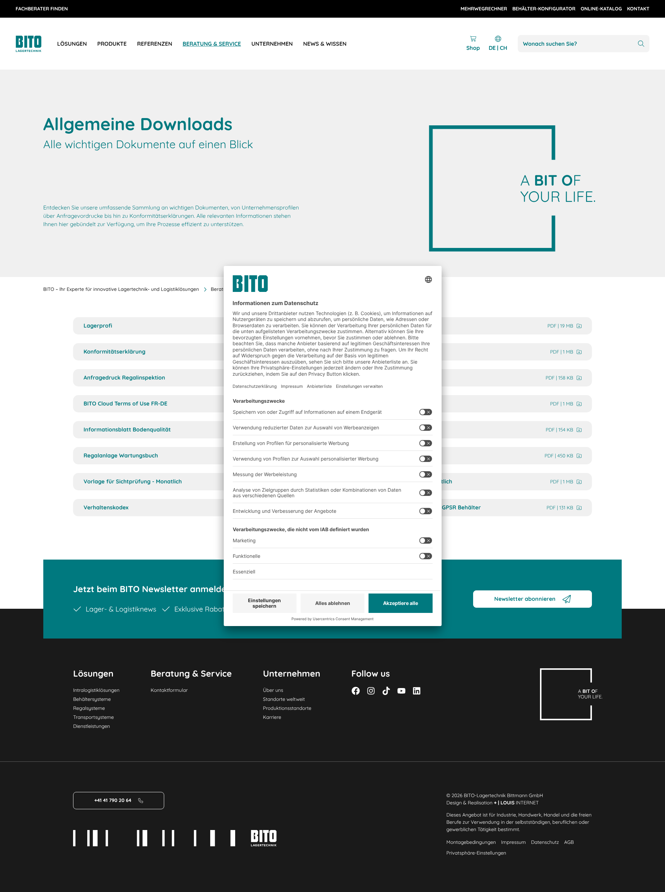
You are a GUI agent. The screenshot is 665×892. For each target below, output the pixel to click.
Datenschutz (545, 842)
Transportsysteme (93, 717)
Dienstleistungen (91, 726)
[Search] (641, 44)
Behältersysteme (92, 699)
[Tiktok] (386, 691)
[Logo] (36, 44)
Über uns (273, 690)
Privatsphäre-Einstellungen (476, 853)
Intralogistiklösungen (96, 690)
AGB (569, 842)
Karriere (272, 717)
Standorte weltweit (284, 699)
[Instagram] (371, 691)
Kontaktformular (169, 690)
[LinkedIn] (417, 691)
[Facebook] (356, 691)
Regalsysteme (89, 708)
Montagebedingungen (471, 842)
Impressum (513, 842)
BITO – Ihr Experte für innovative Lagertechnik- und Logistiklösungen (121, 289)
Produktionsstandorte (287, 708)
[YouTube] (401, 691)
